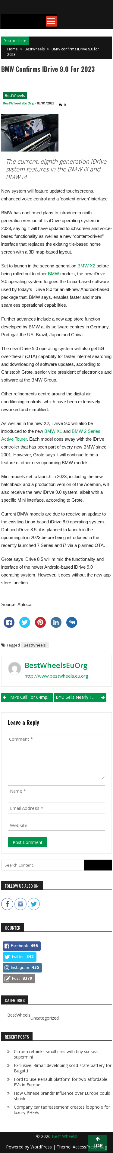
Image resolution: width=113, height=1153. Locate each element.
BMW (53, 273)
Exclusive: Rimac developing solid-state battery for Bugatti (62, 1068)
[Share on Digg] (71, 626)
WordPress (41, 1147)
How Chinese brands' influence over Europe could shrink (62, 1095)
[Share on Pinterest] (40, 626)
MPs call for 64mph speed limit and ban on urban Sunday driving (31, 697)
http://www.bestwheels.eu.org (56, 676)
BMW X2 (86, 265)
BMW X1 (53, 431)
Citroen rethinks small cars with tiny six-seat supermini (56, 1054)
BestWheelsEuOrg (18, 103)
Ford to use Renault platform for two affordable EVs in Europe (60, 1082)
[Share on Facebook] (9, 626)
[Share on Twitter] (24, 626)
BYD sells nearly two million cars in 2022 (81, 697)
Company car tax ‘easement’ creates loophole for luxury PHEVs (62, 1109)
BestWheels (35, 49)
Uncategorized (44, 1018)
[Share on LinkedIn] (56, 626)
